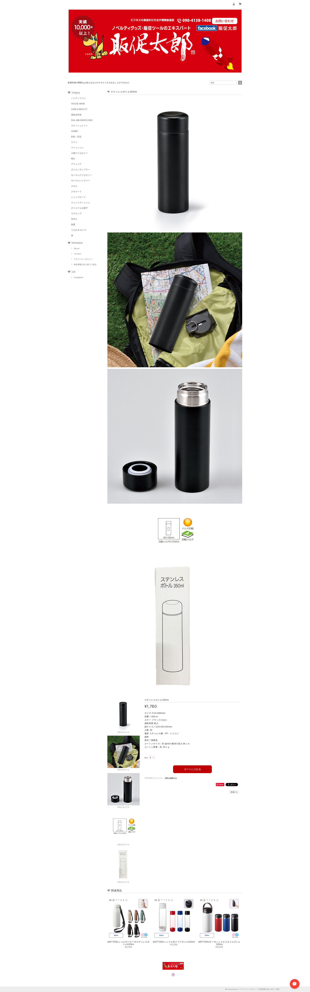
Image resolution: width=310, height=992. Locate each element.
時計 (73, 158)
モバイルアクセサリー (81, 175)
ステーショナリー (79, 125)
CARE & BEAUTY (79, 109)
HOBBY (74, 131)
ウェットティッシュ (80, 202)
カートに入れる (192, 769)
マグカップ (76, 213)
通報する (234, 792)
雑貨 (73, 224)
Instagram (78, 277)
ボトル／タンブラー (80, 169)
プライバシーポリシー (83, 259)
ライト (74, 142)
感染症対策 (76, 114)
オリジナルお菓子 (79, 208)
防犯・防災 (76, 136)
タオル (74, 186)
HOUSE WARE (78, 103)
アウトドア (76, 164)
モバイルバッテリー (80, 180)
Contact (77, 254)
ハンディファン (78, 98)
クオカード (76, 191)
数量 (146, 758)
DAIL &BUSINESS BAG (82, 120)
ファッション (77, 147)
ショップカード (78, 197)
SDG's (74, 219)
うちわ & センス (78, 230)
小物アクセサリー (79, 153)
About (76, 248)
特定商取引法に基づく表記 (85, 264)
